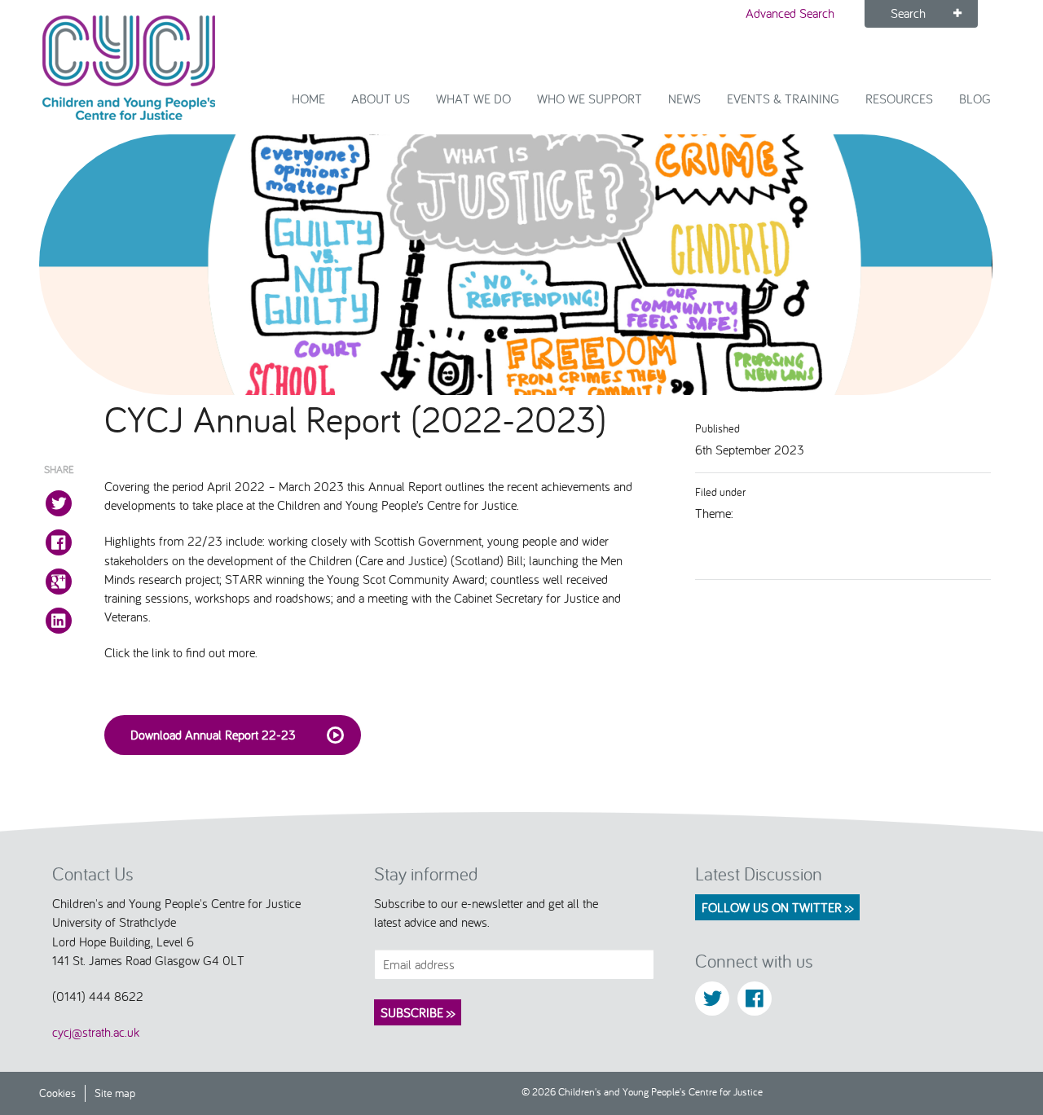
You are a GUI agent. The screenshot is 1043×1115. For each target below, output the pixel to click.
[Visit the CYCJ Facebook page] (754, 998)
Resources (899, 98)
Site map (115, 1092)
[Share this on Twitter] (59, 503)
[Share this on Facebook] (59, 542)
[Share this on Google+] (59, 581)
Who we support (589, 98)
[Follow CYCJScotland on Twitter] (712, 998)
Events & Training (783, 98)
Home (308, 98)
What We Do (473, 98)
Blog (975, 98)
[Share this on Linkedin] (59, 621)
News (684, 98)
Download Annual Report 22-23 (213, 735)
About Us (380, 98)
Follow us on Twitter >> (777, 907)
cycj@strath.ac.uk (95, 1032)
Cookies (57, 1092)
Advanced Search (790, 13)
